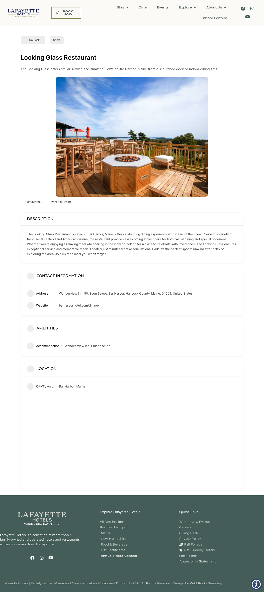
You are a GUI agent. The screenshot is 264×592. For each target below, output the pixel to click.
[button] (256, 584)
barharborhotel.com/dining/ (79, 305)
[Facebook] (243, 9)
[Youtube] (247, 17)
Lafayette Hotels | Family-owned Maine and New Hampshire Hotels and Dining (64, 583)
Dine (143, 7)
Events (163, 7)
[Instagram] (252, 9)
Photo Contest (215, 18)
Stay (120, 7)
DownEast (55, 201)
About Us (214, 7)
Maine (68, 201)
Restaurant (32, 201)
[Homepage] (25, 12)
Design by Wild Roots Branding (197, 583)
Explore (185, 7)
